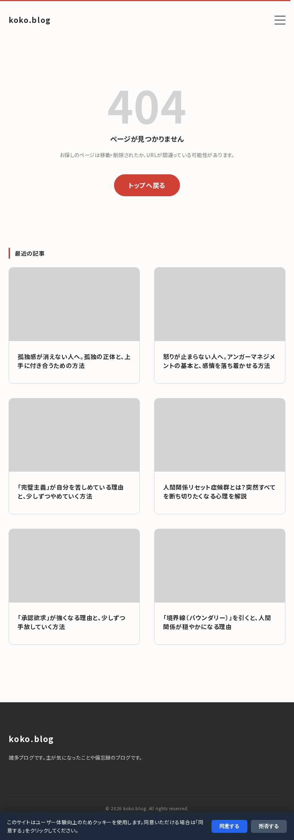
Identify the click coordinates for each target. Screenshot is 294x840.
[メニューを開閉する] (280, 20)
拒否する (269, 826)
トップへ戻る (147, 185)
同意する (229, 826)
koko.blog (30, 19)
